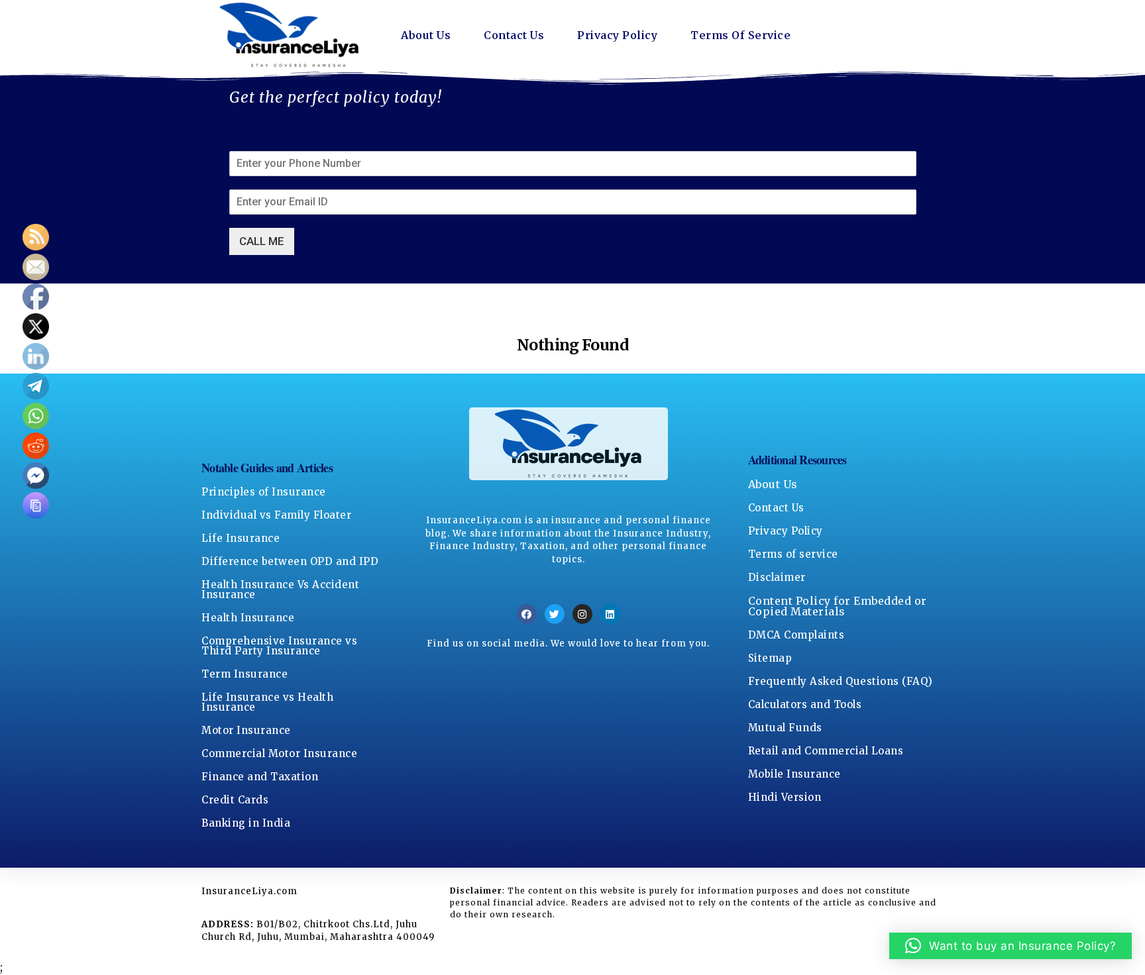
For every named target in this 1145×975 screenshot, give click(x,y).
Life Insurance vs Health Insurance (267, 702)
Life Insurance (240, 538)
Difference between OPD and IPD (289, 561)
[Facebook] (527, 614)
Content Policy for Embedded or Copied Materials (837, 606)
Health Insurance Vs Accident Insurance (280, 589)
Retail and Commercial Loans (826, 750)
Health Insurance (247, 617)
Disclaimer (777, 577)
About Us (426, 35)
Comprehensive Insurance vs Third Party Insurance (279, 646)
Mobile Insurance (794, 774)
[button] (1010, 946)
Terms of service (793, 554)
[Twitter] (555, 614)
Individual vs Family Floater (276, 515)
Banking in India (245, 823)
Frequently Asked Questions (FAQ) (840, 681)
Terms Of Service (740, 35)
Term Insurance (244, 674)
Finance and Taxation (259, 776)
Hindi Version (785, 797)
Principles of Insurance (263, 492)
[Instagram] (582, 614)
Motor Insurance (246, 730)
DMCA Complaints (796, 635)
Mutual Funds (785, 727)
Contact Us (514, 35)
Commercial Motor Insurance (279, 753)
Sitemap (770, 658)
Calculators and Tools (805, 704)
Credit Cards (234, 800)
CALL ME (261, 241)
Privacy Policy (617, 35)
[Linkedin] (610, 614)
